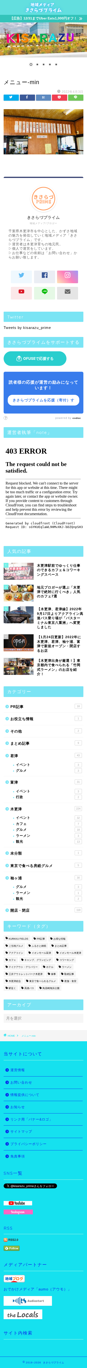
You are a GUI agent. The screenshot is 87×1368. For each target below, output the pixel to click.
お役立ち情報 (44, 719)
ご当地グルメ (16, 945)
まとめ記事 (44, 743)
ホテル (49, 967)
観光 (48, 841)
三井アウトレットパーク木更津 (26, 974)
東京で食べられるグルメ (42, 981)
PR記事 (45, 707)
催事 (53, 974)
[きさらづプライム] (43, 10)
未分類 (44, 853)
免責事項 (17, 1156)
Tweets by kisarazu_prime (27, 328)
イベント (47, 765)
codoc (76, 418)
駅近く (12, 988)
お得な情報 (59, 938)
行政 (47, 797)
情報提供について (24, 1095)
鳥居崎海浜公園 (51, 988)
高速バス (29, 988)
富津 (45, 782)
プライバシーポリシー (28, 1144)
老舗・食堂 (70, 981)
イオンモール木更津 (70, 953)
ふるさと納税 (39, 945)
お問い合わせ (21, 1082)
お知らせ (17, 1107)
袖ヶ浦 (45, 878)
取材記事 (69, 974)
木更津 (45, 809)
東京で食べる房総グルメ (44, 866)
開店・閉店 (45, 910)
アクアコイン (16, 953)
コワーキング (66, 960)
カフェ (47, 824)
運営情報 (17, 1070)
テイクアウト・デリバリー (23, 967)
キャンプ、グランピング (37, 960)
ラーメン (47, 836)
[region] (43, 47)
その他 (44, 731)
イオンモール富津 (41, 953)
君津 (45, 756)
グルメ (47, 770)
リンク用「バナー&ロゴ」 (31, 1119)
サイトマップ (21, 1131)
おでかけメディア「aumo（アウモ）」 (38, 1289)
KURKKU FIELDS (18, 938)
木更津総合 (15, 981)
